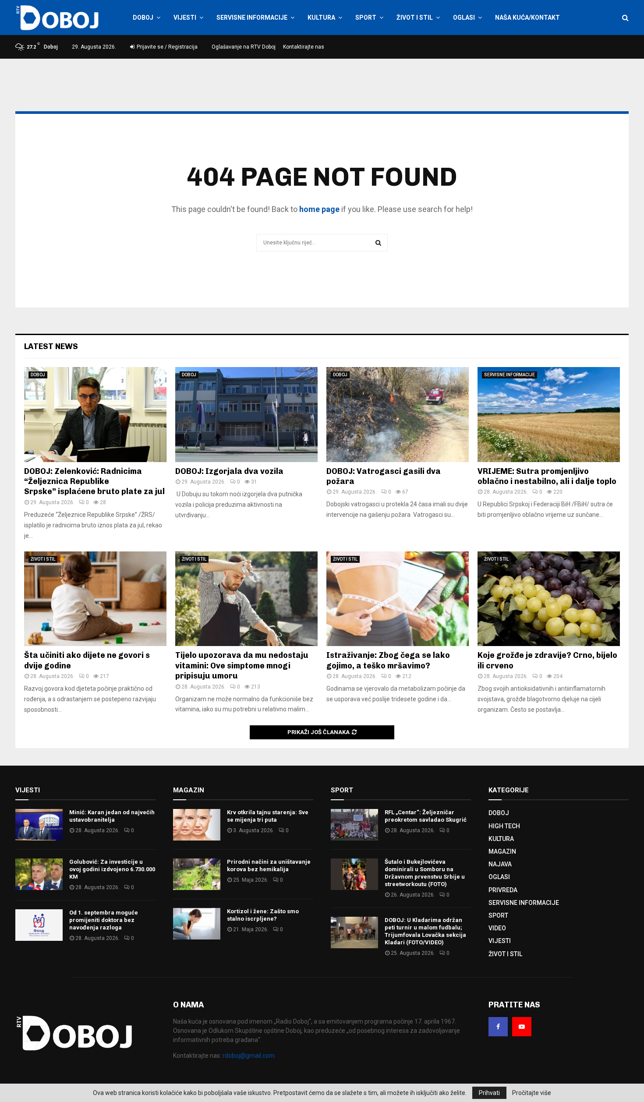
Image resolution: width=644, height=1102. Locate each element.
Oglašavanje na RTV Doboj (244, 47)
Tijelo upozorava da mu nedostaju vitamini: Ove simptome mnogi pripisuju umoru (241, 665)
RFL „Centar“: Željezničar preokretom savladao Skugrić (426, 816)
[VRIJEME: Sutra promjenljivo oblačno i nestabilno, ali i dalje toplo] (549, 414)
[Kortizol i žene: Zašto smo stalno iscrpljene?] (196, 924)
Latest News (51, 346)
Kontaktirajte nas (303, 47)
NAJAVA (500, 864)
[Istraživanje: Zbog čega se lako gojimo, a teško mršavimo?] (397, 598)
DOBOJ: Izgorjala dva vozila (229, 471)
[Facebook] (498, 1026)
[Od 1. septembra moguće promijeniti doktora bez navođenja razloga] (39, 925)
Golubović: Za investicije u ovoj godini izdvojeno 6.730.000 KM (112, 869)
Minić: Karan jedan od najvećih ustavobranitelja (112, 816)
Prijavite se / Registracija (166, 47)
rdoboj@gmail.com (249, 1055)
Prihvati (489, 1092)
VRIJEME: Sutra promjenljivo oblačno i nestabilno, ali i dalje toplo (547, 476)
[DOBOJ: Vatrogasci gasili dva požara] (397, 414)
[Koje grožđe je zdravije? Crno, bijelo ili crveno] (549, 598)
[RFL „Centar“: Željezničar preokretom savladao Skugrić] (354, 825)
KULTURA (321, 17)
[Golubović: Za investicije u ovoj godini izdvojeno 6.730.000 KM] (39, 874)
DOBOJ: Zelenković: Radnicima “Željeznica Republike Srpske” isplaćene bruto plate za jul (94, 481)
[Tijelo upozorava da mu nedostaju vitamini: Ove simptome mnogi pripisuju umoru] (246, 598)
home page (319, 209)
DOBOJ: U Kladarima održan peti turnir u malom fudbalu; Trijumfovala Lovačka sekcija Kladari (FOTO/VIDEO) (425, 931)
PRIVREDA (502, 890)
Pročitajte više (531, 1093)
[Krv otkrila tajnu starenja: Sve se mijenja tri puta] (196, 825)
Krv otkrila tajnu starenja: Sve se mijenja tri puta (267, 816)
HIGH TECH (504, 826)
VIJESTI (184, 17)
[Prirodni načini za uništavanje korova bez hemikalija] (196, 874)
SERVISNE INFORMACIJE (251, 17)
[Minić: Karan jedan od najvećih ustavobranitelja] (39, 825)
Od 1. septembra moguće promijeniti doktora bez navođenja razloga (103, 920)
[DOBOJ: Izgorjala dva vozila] (246, 414)
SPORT (365, 17)
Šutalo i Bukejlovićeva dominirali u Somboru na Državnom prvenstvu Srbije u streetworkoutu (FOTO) (425, 872)
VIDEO (497, 928)
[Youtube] (521, 1026)
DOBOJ (143, 17)
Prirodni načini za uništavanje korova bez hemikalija (269, 865)
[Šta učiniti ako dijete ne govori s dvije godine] (95, 598)
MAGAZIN (502, 851)
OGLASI (464, 17)
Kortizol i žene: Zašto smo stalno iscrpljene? (263, 915)
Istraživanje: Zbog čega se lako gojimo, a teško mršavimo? (388, 660)
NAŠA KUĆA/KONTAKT (527, 17)
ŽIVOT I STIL (414, 17)
